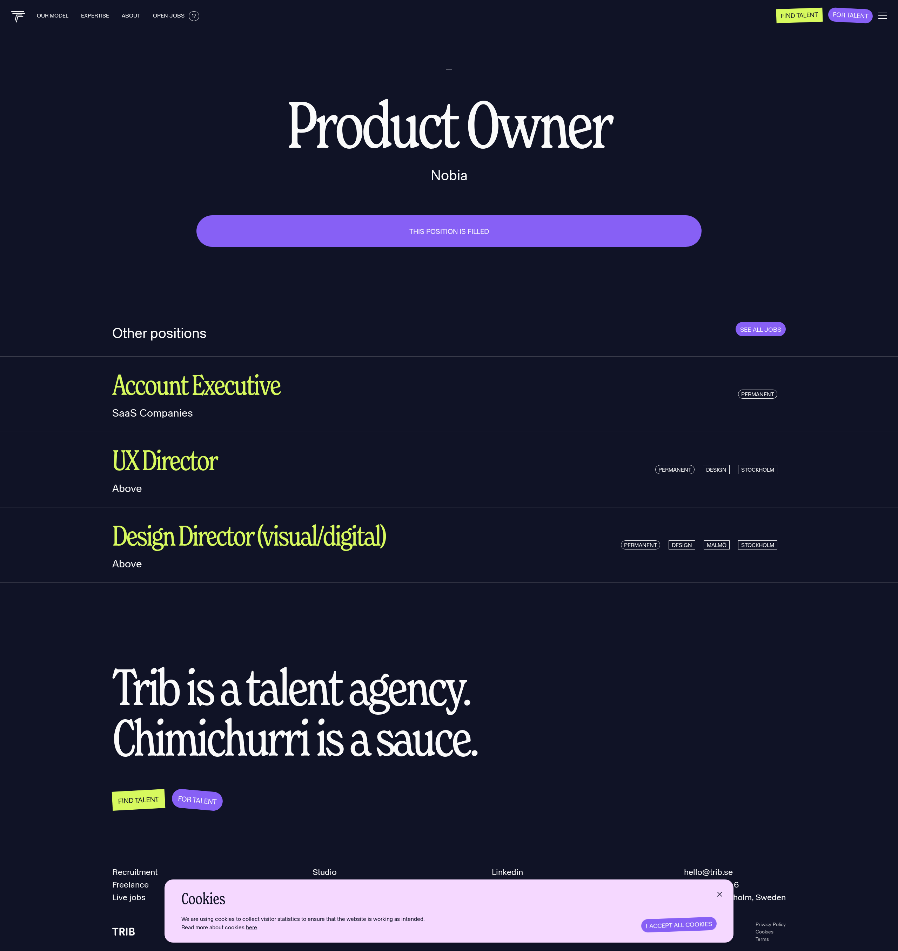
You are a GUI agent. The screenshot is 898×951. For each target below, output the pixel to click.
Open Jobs (174, 15)
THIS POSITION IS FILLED (449, 231)
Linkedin (507, 871)
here (251, 927)
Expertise (95, 15)
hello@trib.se (708, 871)
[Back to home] (18, 16)
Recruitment (135, 871)
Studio (325, 871)
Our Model (53, 15)
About (132, 15)
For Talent (851, 14)
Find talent (799, 15)
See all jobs (760, 329)
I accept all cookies (678, 925)
